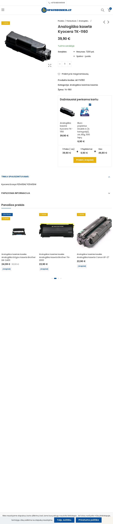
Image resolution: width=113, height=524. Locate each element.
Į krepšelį (6, 269)
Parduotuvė (71, 21)
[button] (52, 278)
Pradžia (61, 21)
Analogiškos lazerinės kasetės (84, 21)
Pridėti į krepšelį (84, 159)
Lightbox (50, 65)
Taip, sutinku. (64, 519)
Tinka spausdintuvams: (15, 176)
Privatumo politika (89, 519)
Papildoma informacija (15, 193)
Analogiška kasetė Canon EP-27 (93, 257)
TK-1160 (68, 89)
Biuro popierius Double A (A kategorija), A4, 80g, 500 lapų (83, 130)
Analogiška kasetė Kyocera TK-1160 (66, 127)
